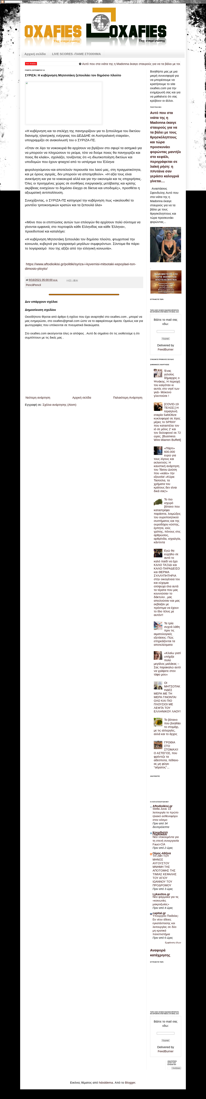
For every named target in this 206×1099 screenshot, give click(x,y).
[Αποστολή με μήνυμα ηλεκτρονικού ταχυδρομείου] (68, 280)
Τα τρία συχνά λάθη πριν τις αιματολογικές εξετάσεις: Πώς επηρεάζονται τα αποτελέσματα (167, 634)
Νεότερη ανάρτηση (38, 397)
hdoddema (106, 1082)
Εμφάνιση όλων (173, 942)
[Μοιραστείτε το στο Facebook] (74, 280)
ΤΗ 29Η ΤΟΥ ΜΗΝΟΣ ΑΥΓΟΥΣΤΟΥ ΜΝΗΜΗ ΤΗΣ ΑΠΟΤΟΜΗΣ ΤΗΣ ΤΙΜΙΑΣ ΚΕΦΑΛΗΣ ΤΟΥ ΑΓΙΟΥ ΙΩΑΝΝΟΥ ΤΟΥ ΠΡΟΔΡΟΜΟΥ (165, 870)
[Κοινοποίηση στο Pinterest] (77, 280)
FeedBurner (165, 349)
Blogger (130, 1082)
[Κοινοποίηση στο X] (72, 280)
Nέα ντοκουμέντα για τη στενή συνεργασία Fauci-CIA (166, 840)
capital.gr (159, 913)
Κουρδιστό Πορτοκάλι (160, 833)
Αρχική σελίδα (35, 54)
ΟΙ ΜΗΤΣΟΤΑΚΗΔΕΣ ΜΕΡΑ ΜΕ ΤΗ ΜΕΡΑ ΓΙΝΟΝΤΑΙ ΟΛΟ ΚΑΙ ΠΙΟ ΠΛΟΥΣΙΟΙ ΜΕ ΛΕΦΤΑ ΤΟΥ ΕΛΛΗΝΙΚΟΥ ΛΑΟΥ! (167, 697)
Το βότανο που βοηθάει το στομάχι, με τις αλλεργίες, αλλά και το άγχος (167, 727)
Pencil (29, 285)
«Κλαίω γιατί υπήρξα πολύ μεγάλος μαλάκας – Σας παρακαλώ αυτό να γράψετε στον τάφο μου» (167, 663)
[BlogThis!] (70, 280)
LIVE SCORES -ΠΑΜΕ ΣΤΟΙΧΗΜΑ (76, 54)
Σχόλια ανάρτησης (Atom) (59, 404)
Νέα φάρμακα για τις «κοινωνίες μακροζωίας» (166, 900)
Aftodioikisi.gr (163, 806)
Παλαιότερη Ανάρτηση (127, 397)
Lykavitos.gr (161, 894)
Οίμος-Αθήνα (162, 853)
